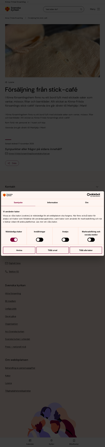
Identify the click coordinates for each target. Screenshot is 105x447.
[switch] (39, 240)
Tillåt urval (52, 250)
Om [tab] (86, 202)
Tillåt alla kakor (86, 250)
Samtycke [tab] (18, 202)
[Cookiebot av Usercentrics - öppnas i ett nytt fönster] (91, 195)
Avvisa (19, 250)
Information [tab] (52, 202)
